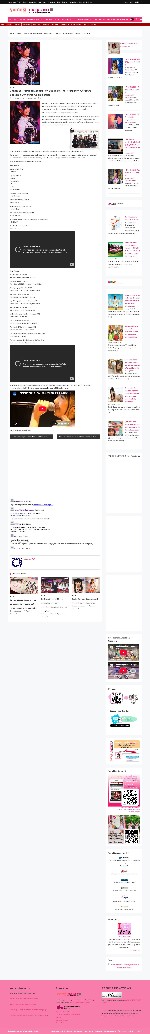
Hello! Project (42, 2)
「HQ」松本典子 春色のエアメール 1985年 (132, 172)
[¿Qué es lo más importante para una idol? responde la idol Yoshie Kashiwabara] (115, 428)
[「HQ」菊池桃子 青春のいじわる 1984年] (115, 93)
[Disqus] (55, 467)
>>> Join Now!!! (135, 950)
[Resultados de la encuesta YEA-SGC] (115, 224)
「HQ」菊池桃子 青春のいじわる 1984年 (132, 89)
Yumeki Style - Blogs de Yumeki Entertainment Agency (28, 1010)
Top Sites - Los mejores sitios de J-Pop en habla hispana (29, 1015)
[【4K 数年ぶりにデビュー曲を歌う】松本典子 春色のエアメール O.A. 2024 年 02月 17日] (115, 146)
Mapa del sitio (67, 19)
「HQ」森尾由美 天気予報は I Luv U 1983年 (132, 62)
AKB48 (19, 2)
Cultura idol (33, 2)
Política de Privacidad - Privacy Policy (68, 1015)
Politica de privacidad (83, 19)
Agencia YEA (32, 98)
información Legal (62, 1020)
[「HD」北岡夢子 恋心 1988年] (115, 121)
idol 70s (86, 24)
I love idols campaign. (124, 936)
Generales (45, 24)
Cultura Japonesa (62, 2)
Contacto (12, 19)
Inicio (57, 19)
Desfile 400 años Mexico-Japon (30, 19)
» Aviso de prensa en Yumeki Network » (130, 807)
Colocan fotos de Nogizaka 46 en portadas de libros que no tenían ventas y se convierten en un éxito (23, 604)
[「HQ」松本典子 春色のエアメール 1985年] (115, 177)
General (25, 2)
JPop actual (51, 2)
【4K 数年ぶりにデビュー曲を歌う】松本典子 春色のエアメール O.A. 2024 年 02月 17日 (132, 144)
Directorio (48, 19)
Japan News (12, 2)
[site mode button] (132, 19)
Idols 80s (82, 2)
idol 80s (93, 24)
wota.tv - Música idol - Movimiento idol (23, 1004)
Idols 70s (89, 2)
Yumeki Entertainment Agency (79, 1003)
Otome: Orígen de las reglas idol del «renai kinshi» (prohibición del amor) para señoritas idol (132, 300)
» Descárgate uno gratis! (134, 811)
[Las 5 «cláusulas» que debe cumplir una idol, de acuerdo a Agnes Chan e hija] (115, 366)
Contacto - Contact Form (64, 1012)
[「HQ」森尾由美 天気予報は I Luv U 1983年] (115, 66)
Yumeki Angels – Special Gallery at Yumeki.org (111, 19)
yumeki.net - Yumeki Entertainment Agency (24, 999)
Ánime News (74, 2)
